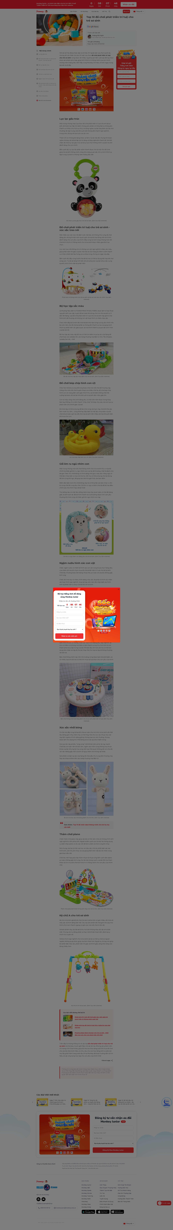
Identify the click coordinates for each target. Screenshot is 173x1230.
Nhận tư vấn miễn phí (69, 636)
